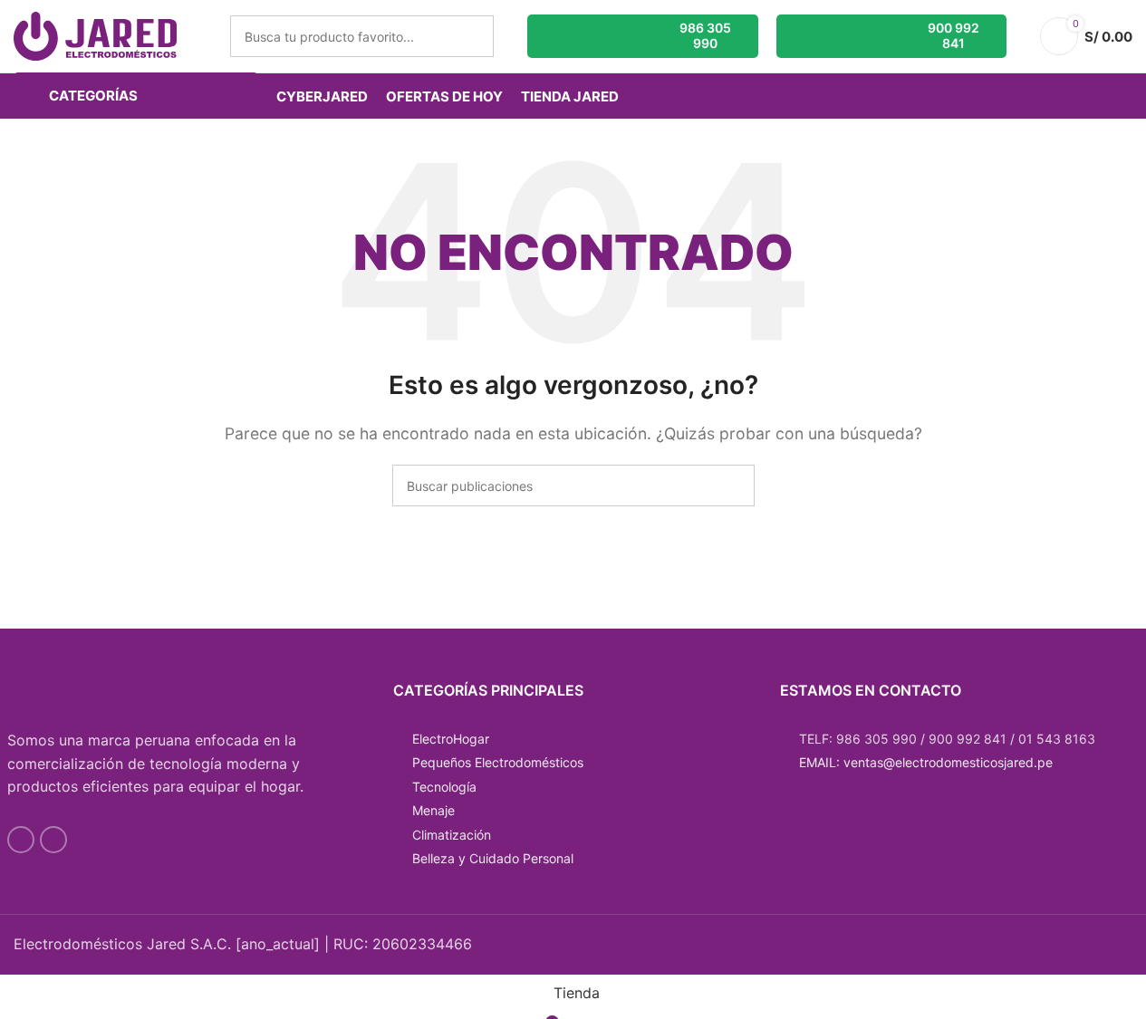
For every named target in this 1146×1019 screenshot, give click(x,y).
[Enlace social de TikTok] (53, 839)
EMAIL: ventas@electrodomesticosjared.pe (926, 762)
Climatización (451, 834)
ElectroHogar (450, 738)
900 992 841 (953, 35)
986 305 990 (705, 35)
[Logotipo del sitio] (95, 34)
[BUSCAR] (473, 36)
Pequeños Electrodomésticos (497, 762)
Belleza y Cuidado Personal (492, 858)
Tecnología (444, 786)
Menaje (433, 810)
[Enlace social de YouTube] (20, 839)
